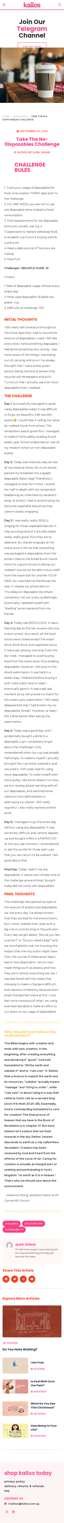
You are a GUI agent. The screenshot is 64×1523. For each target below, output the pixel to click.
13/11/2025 (39, 1368)
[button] (6, 1279)
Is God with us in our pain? (43, 1383)
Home (6, 116)
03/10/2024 (40, 1435)
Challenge (20, 116)
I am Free (37, 1363)
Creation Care (33, 1223)
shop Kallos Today (28, 1473)
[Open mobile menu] (4, 4)
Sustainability (14, 1229)
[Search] (59, 4)
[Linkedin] (13, 1511)
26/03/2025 (40, 1391)
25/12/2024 (40, 1413)
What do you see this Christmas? (43, 1405)
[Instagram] (6, 1511)
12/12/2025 (12, 1343)
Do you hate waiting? (20, 1349)
